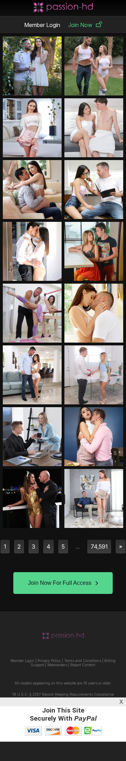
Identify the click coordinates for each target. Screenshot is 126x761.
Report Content (82, 665)
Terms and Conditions (82, 661)
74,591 (99, 546)
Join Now (80, 24)
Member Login (42, 24)
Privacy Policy (49, 661)
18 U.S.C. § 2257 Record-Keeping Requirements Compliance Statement (63, 696)
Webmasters (57, 665)
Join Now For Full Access (59, 583)
